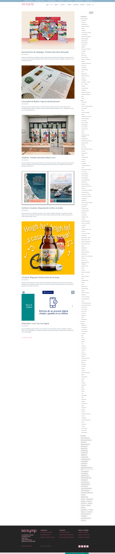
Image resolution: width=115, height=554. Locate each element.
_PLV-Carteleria (85, 482)
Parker (82, 268)
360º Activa (84, 102)
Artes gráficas (84, 331)
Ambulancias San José (86, 116)
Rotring (83, 282)
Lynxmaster (84, 235)
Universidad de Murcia (86, 303)
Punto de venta (69, 1)
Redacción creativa (85, 92)
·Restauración (84, 509)
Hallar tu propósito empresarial (66, 534)
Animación (83, 20)
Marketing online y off (79, 1)
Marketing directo (85, 75)
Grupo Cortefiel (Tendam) (86, 202)
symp (47, 4)
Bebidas (83, 339)
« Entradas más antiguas (27, 337)
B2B (82, 335)
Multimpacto (84, 254)
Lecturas (89, 4)
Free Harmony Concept (86, 196)
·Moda (88, 505)
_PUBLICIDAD (84, 486)
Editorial (83, 362)
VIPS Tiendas (84, 309)
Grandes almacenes (85, 372)
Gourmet (83, 370)
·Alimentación (84, 497)
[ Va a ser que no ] (78, 553)
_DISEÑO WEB (84, 461)
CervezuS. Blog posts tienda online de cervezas (40, 277)
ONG (82, 397)
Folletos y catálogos (85, 59)
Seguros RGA (84, 286)
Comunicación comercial (39, 1)
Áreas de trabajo (84, 18)
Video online (84, 430)
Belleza (83, 341)
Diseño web (83, 44)
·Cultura (90, 503)
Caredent (83, 151)
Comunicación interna (86, 32)
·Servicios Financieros (86, 514)
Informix (83, 219)
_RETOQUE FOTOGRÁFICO (87, 492)
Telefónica (83, 294)
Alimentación (84, 327)
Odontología (84, 395)
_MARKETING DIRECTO (86, 477)
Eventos (83, 53)
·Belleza (89, 501)
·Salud (91, 509)
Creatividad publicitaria (51, 1)
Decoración (83, 354)
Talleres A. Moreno (85, 292)
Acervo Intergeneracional (87, 106)
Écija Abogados (84, 173)
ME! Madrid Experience (86, 241)
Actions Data (84, 108)
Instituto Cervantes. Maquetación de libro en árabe (42, 208)
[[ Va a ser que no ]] (89, 553)
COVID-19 (83, 350)
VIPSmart (83, 313)
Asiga (82, 131)
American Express (85, 118)
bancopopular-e (84, 138)
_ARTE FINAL (84, 452)
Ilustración (83, 65)
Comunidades (84, 34)
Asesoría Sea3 (84, 129)
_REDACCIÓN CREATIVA (86, 488)
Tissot (82, 301)
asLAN (82, 133)
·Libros (83, 505)
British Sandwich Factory (86, 149)
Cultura (83, 352)
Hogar (82, 374)
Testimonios (76, 4)
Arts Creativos (84, 126)
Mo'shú (82, 245)
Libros (82, 71)
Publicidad (83, 90)
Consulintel (83, 163)
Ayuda (56, 4)
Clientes (82, 100)
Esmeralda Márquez (85, 180)
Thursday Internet (85, 299)
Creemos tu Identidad (83, 532)
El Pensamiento (84, 177)
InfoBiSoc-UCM (84, 217)
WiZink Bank (84, 319)
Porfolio (69, 4)
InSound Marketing (85, 221)
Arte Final (83, 22)
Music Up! (83, 258)
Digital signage (84, 38)
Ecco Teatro (84, 171)
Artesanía (83, 333)
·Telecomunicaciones (86, 518)
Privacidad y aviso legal (27, 546)
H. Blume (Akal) (84, 208)
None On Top (84, 260)
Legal (82, 380)
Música (83, 391)
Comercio (83, 346)
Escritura (83, 366)
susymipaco (25, 54)
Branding (83, 30)
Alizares (83, 114)
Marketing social (89, 1)
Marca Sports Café (85, 239)
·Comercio (83, 503)
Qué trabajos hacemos (45, 534)
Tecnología (83, 418)
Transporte (83, 424)
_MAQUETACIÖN (85, 475)
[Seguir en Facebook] (79, 546)
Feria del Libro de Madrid (86, 190)
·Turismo (83, 520)
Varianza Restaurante (86, 305)
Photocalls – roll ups (85, 82)
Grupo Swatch (84, 204)
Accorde (83, 104)
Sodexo (83, 290)
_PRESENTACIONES (85, 484)
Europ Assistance (85, 184)
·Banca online (89, 499)
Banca (82, 337)
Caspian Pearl (84, 153)
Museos (83, 389)
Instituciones (84, 376)
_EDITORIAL (84, 463)
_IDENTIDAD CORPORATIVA (86, 468)
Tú (51, 4)
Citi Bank (83, 161)
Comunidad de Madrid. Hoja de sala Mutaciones (41, 101)
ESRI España (84, 182)
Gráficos (83, 61)
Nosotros (82, 4)
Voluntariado (84, 432)
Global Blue (83, 200)
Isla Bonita (83, 225)
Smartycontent (84, 288)
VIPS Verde (83, 311)
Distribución (84, 360)
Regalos (83, 401)
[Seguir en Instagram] (82, 546)
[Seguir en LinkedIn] (85, 546)
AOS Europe (84, 120)
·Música (83, 507)
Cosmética (83, 348)
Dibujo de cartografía (86, 36)
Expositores (83, 55)
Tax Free (83, 416)
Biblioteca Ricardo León (86, 140)
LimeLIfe (83, 231)
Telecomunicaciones (85, 420)
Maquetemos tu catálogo (83, 537)
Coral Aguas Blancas (85, 165)
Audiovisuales (84, 24)
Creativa (62, 4)
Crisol (82, 167)
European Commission (86, 186)
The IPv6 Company (85, 296)
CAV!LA (82, 155)
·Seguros (83, 511)
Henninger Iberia (85, 210)
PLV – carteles (84, 84)
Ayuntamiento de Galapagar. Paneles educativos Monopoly (45, 52)
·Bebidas (83, 501)
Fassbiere (83, 188)
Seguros (83, 409)
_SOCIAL (83, 494)
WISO (82, 317)
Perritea (83, 270)
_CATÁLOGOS (84, 457)
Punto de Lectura (85, 276)
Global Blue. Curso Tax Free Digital (35, 323)
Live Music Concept (85, 233)
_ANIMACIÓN (84, 450)
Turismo (83, 426)
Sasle (82, 284)
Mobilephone (84, 248)
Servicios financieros (86, 413)
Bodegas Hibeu (84, 142)
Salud (82, 405)
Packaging (83, 80)
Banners (83, 28)
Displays (83, 47)
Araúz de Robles (84, 122)
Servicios (83, 411)
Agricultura (83, 325)
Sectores (82, 323)
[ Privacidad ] (85, 553)
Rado (82, 278)
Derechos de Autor (85, 358)
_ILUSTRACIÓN (85, 471)
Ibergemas (83, 213)
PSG (82, 274)
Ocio (82, 393)
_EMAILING (84, 465)
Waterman (83, 315)
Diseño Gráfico (61, 1)
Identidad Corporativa (28, 1)
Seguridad (83, 407)
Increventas (84, 215)
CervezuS (83, 159)
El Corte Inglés (84, 175)
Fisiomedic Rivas (85, 192)
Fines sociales (84, 57)
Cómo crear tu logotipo (64, 532)
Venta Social (84, 428)
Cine (82, 343)
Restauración (84, 403)
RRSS (82, 96)
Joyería (83, 378)
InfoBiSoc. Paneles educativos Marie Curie (38, 158)
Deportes (83, 356)
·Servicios (89, 511)
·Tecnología (84, 516)
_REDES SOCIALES (85, 490)
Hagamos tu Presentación (84, 534)
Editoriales (83, 364)
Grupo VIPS (83, 206)
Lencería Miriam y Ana (86, 229)
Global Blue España (85, 444)
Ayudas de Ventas (85, 26)
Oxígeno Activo (84, 266)
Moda (82, 387)
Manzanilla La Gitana (85, 237)
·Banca (83, 499)
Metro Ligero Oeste (85, 243)
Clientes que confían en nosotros (48, 537)
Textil (82, 422)
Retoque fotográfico (85, 94)
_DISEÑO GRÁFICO (85, 459)
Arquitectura (84, 329)
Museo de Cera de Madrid (86, 256)
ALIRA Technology (85, 112)
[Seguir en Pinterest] (87, 546)
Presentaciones (84, 88)
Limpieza (83, 383)
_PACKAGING (84, 480)
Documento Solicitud (86, 49)
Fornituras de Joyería (86, 194)
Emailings (83, 51)
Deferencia (82, 321)
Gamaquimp (84, 198)
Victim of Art (84, 307)
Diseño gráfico (84, 42)
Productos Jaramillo (85, 272)
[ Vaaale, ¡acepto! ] (69, 553)
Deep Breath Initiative (86, 169)
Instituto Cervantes (85, 223)
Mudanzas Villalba (85, 252)
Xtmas (82, 98)
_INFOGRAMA (84, 473)
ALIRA (82, 110)
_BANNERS (84, 455)
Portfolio (83, 86)
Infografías (83, 67)
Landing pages (84, 69)
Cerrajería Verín (84, 157)
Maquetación (84, 73)
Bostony (83, 144)
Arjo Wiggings (84, 124)
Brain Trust (83, 147)
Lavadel (83, 227)
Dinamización (84, 40)
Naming (83, 77)
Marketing (83, 385)
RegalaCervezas (84, 280)
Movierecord (84, 250)
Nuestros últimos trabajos (46, 532)
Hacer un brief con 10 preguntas (66, 537)
